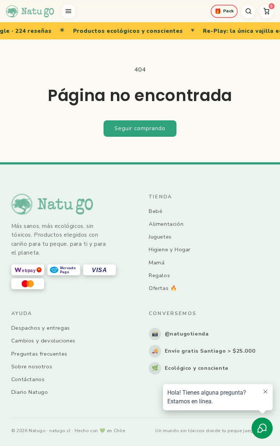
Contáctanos (28, 379)
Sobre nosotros (31, 366)
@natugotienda (180, 333)
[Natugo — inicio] (30, 11)
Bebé (155, 211)
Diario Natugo (29, 392)
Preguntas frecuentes (39, 353)
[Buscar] (248, 11)
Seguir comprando (140, 128)
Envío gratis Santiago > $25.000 (204, 350)
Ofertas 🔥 (163, 288)
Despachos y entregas (40, 327)
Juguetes (160, 236)
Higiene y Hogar (170, 249)
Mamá (156, 262)
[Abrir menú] (68, 11)
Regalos (159, 275)
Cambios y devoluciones (43, 340)
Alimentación (166, 224)
